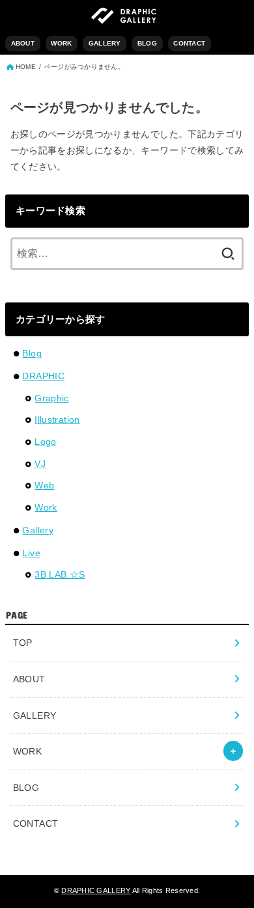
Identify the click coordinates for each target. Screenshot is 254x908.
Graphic (51, 398)
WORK (61, 43)
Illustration (57, 419)
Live (31, 553)
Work (46, 507)
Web (44, 485)
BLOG (147, 43)
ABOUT (23, 43)
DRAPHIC (43, 376)
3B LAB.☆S (60, 574)
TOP (23, 642)
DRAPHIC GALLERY (95, 890)
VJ (40, 464)
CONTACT (189, 43)
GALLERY (105, 43)
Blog (31, 353)
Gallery (37, 530)
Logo (45, 441)
